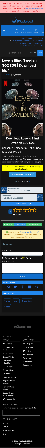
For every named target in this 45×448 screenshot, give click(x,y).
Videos (7, 307)
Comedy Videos (9, 377)
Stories (7, 301)
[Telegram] (37, 287)
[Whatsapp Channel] (8, 287)
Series (7, 75)
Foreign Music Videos (8, 388)
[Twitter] (15, 287)
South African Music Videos (8, 394)
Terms (5, 423)
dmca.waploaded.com (34, 8)
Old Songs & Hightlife (8, 361)
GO (40, 53)
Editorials (6, 374)
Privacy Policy (8, 430)
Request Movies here (28, 232)
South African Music (8, 348)
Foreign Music (8, 353)
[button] (4, 30)
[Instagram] (22, 287)
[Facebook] (30, 287)
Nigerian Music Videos (9, 382)
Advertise (27, 358)
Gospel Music (8, 357)
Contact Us (27, 365)
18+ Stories (7, 344)
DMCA (5, 427)
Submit (22, 276)
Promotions (27, 361)
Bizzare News (8, 370)
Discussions (27, 301)
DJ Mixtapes (8, 367)
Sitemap (6, 434)
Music (16, 301)
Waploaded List (9, 399)
